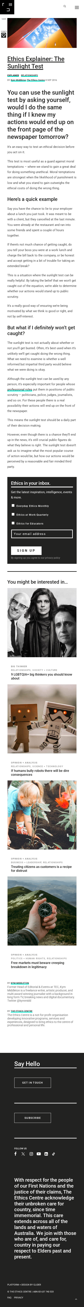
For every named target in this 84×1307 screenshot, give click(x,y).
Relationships (29, 75)
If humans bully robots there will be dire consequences (40, 773)
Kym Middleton (18, 80)
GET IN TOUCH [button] (32, 1082)
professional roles (19, 389)
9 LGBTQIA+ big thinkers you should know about (41, 676)
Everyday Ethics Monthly (33, 506)
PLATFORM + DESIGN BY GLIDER (24, 1284)
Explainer (13, 75)
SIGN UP (26, 551)
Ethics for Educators (30, 523)
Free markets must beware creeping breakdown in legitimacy (37, 965)
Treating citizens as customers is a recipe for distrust (41, 869)
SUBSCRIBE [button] (32, 1117)
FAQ (9, 1297)
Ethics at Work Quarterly (33, 514)
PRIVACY (18, 1297)
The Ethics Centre (36, 80)
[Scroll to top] (76, 1299)
